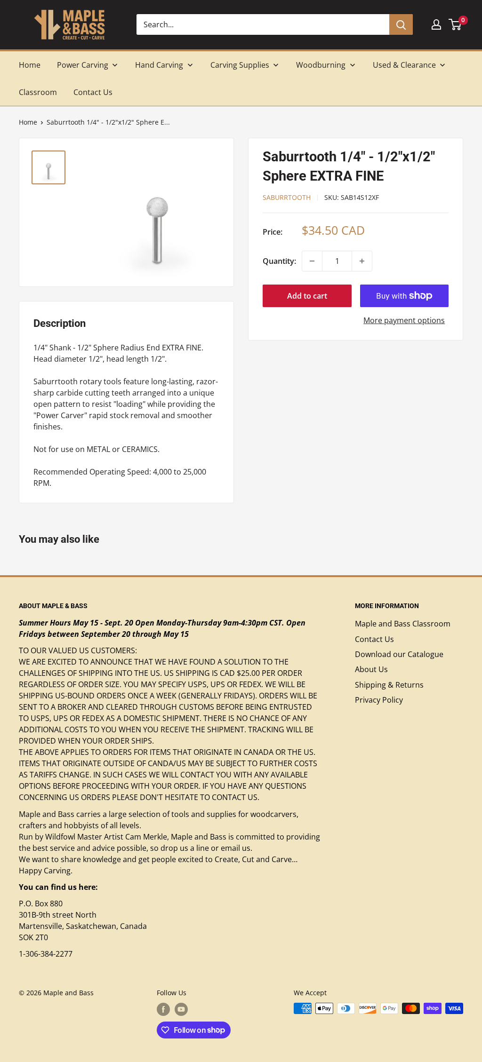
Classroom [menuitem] (38, 92)
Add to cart (307, 296)
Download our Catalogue (399, 654)
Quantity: (279, 261)
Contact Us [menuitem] (92, 92)
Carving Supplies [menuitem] (239, 65)
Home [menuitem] (29, 65)
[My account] (436, 24)
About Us (371, 669)
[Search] (401, 24)
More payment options (404, 320)
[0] (455, 24)
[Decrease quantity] (312, 261)
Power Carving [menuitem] (82, 65)
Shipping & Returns (389, 685)
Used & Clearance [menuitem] (404, 65)
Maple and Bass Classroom (402, 623)
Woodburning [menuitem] (320, 65)
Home (28, 122)
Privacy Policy (379, 700)
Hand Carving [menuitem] (159, 65)
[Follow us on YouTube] (181, 1009)
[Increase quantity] (362, 261)
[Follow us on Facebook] (163, 1009)
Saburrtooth (287, 197)
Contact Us (374, 639)
